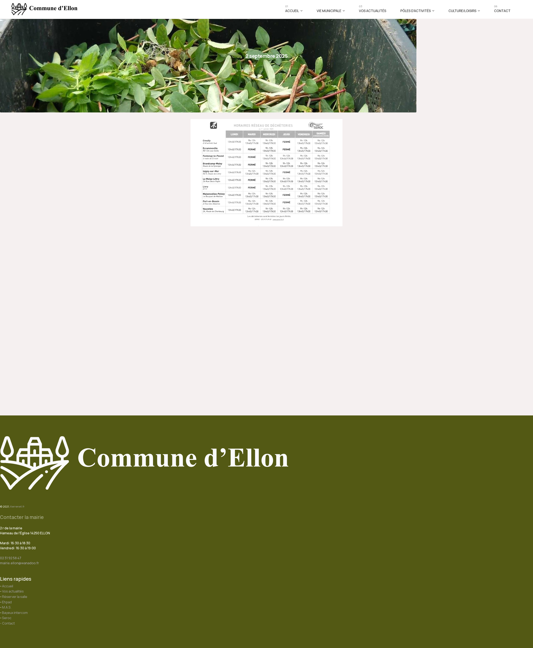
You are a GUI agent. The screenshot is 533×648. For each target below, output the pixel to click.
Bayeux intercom (15, 612)
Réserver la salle (14, 596)
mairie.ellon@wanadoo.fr (19, 563)
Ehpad (7, 602)
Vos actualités (372, 9)
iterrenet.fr (17, 506)
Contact (502, 9)
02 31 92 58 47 (10, 558)
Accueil (292, 9)
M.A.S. (6, 607)
